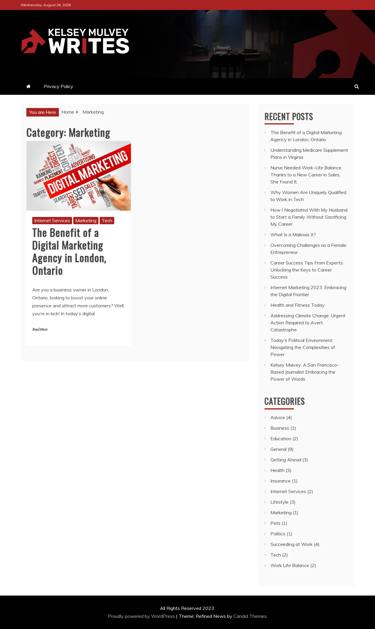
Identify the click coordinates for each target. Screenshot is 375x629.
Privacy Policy (58, 86)
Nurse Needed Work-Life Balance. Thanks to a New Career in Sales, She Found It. (306, 175)
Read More (39, 329)
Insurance (280, 481)
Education (280, 438)
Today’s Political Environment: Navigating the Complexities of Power (302, 347)
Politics (277, 534)
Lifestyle (279, 502)
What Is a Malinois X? (293, 234)
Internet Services (52, 220)
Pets (275, 523)
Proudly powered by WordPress (142, 616)
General (278, 449)
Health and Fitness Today (297, 305)
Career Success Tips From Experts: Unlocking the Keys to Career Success (307, 270)
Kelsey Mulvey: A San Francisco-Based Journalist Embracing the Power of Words (304, 372)
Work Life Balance (289, 565)
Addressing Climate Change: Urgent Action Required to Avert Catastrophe (307, 323)
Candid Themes (250, 616)
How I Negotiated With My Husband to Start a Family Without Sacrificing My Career (308, 217)
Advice (277, 417)
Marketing (85, 220)
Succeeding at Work (291, 544)
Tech (107, 220)
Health (277, 470)
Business (279, 428)
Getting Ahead (285, 460)
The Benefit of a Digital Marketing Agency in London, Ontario (69, 251)
